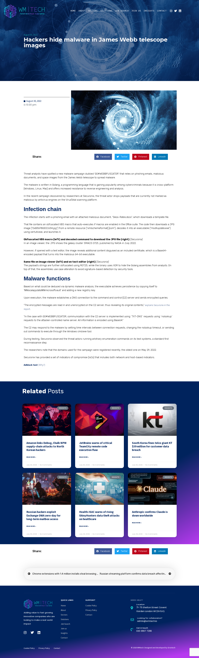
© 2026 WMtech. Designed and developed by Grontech (153, 647)
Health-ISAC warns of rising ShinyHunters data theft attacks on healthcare (99, 515)
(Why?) (41, 364)
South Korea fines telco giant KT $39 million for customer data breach (152, 446)
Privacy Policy (91, 610)
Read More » (31, 457)
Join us (136, 10)
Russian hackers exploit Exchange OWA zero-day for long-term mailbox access (43, 515)
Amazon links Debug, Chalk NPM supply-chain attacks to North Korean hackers (46, 446)
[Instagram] (171, 11)
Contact (162, 10)
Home (73, 10)
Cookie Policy (91, 605)
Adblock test (31, 364)
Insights (148, 10)
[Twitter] (175, 11)
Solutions (106, 10)
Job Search (122, 10)
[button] (103, 157)
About (82, 10)
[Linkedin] (180, 11)
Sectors (92, 10)
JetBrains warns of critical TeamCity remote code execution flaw (95, 446)
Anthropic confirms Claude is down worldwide (150, 513)
